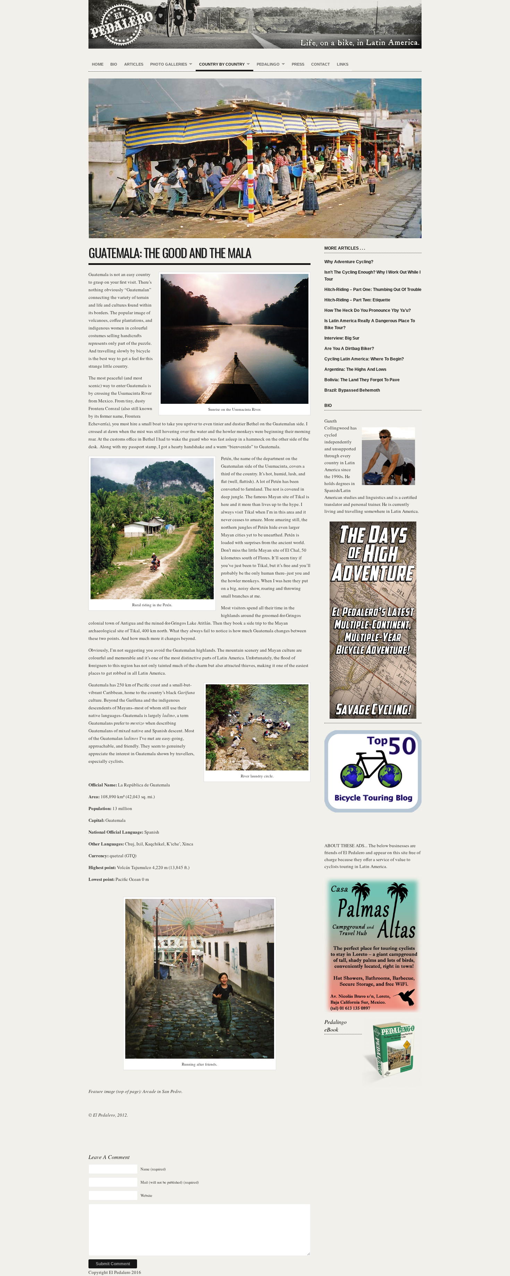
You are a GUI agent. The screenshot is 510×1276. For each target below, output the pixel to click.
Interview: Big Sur (341, 338)
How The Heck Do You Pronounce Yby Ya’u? (367, 310)
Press (298, 64)
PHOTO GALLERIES (167, 64)
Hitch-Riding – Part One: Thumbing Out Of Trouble (373, 289)
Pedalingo (266, 64)
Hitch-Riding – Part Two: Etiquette (357, 300)
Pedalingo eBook (335, 1025)
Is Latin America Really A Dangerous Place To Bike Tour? (369, 324)
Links (342, 64)
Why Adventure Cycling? (348, 261)
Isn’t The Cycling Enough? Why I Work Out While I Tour (372, 276)
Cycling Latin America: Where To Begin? (364, 359)
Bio (113, 64)
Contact (320, 64)
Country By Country (220, 64)
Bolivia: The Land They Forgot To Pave (362, 379)
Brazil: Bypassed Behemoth (352, 390)
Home (97, 64)
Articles (133, 64)
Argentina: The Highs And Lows (355, 369)
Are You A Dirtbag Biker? (349, 348)
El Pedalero (255, 24)
